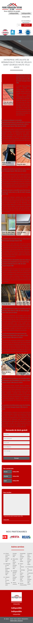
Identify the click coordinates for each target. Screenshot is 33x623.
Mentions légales (16, 620)
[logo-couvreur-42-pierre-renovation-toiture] (16, 597)
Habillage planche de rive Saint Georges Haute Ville (15, 575)
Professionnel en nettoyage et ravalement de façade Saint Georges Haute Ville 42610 (29, 575)
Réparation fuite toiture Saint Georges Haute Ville (15, 563)
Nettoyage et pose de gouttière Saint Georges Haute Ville (7, 569)
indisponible (13, 13)
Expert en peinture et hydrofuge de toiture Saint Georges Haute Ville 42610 (22, 572)
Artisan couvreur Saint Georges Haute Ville (7, 557)
